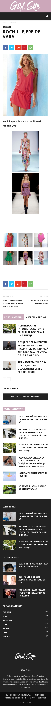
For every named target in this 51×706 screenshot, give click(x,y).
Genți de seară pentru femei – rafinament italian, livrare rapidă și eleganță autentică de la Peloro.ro (33, 349)
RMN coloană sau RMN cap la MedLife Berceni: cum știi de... (32, 419)
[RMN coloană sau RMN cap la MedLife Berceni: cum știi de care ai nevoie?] (9, 420)
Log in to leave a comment (25, 397)
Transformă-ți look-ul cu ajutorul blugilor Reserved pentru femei (32, 367)
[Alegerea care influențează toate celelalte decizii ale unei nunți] (9, 328)
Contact (42, 698)
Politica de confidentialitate (18, 695)
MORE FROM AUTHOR (36, 317)
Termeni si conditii (14, 698)
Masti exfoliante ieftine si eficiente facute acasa (13, 303)
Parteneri (39, 695)
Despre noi (30, 698)
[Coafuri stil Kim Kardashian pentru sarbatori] (9, 567)
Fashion (13, 22)
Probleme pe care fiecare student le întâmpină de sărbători (31, 593)
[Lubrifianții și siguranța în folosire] (9, 476)
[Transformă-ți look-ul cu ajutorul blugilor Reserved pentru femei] (9, 365)
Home (5, 22)
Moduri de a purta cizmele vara (38, 302)
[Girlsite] (25, 6)
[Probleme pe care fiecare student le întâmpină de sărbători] (9, 593)
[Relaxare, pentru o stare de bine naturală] (9, 489)
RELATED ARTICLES (13, 317)
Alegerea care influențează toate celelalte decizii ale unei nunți (31, 330)
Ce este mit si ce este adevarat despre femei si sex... (31, 580)
